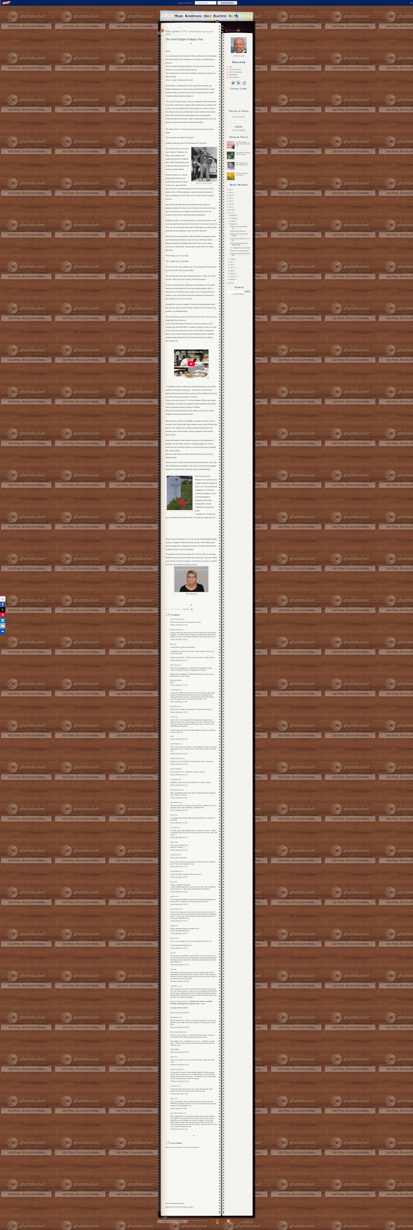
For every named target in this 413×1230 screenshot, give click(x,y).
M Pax (172, 1057)
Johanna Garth (174, 769)
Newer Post (169, 1203)
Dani (171, 644)
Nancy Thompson (175, 790)
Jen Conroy (173, 827)
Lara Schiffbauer (175, 871)
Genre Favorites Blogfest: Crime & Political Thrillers (239, 244)
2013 (230, 210)
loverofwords (174, 690)
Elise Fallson (174, 706)
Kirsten (172, 882)
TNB (205, 1220)
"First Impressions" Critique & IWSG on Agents (243, 153)
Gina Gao (173, 938)
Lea (171, 953)
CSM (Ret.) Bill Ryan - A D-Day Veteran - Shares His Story (243, 143)
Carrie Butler (174, 855)
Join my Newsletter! (234, 77)
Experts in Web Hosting (246, 1222)
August (232, 259)
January (232, 279)
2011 (230, 283)
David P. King (174, 744)
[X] (2, 609)
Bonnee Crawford (175, 629)
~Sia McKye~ (174, 986)
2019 (230, 195)
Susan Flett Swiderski (176, 1113)
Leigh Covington (175, 1069)
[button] (186, 3)
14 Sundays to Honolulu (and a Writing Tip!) (240, 254)
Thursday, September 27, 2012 (179, 1094)
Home (175, 1203)
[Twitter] (233, 85)
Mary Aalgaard (174, 909)
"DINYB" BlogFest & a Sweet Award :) (242, 174)
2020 (230, 192)
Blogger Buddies (233, 74)
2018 (230, 198)
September (233, 224)
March (232, 273)
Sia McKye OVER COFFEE (179, 1008)
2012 (230, 213)
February (232, 276)
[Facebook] (2, 604)
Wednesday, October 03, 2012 (179, 1129)
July (231, 262)
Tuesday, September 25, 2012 (178, 892)
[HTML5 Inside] (228, 1221)
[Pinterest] (2, 615)
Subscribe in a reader (239, 56)
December (233, 215)
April (231, 270)
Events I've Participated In (235, 72)
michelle (172, 925)
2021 (230, 189)
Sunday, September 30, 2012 (178, 1108)
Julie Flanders (174, 802)
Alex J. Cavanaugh (175, 619)
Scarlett (172, 717)
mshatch (172, 896)
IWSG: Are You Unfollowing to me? (239, 250)
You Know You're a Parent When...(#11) (239, 227)
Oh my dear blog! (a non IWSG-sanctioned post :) (242, 163)
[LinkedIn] (238, 85)
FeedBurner (242, 130)
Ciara (171, 969)
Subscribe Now (227, 3)
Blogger (242, 294)
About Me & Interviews (235, 69)
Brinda (172, 815)
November (233, 218)
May (231, 267)
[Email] (2, 625)
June (231, 265)
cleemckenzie (174, 779)
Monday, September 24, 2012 (178, 625)
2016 (230, 201)
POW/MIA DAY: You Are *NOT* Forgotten (239, 234)
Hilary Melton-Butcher (177, 1032)
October (232, 221)
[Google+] (244, 85)
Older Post (180, 1203)
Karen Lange (174, 665)
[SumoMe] (2, 631)
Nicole (172, 1098)
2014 (230, 207)
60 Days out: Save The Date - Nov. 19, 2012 (240, 239)
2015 (230, 204)
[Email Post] (191, 609)
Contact (238, 30)
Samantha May (174, 1017)
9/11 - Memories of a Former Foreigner (240, 248)
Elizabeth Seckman (176, 758)
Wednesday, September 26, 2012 (179, 965)
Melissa (172, 842)
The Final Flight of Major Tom (238, 231)
